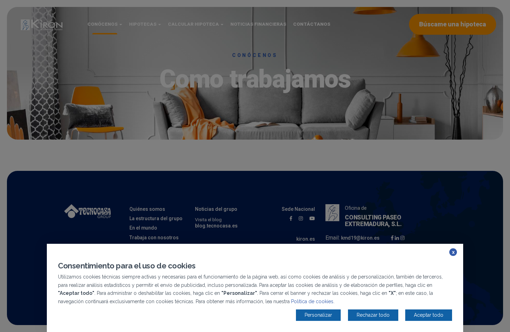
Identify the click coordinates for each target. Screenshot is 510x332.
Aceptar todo (428, 315)
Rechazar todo (373, 315)
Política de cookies (312, 301)
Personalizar (318, 315)
